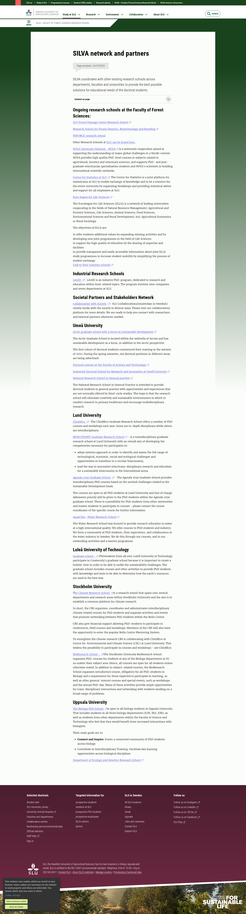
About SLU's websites (83, 872)
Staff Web (31, 836)
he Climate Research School (92, 593)
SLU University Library (37, 806)
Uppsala (129, 816)
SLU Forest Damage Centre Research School (100, 122)
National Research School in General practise (101, 378)
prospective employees (87, 816)
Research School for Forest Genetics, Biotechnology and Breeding (114, 129)
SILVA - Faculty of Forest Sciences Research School (135, 3)
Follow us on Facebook (185, 817)
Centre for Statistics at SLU (90, 177)
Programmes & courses (60, 3)
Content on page (82, 99)
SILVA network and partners (171, 3)
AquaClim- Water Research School (94, 517)
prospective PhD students (88, 811)
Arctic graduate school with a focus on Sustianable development (113, 331)
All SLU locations (133, 802)
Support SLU (131, 831)
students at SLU (83, 806)
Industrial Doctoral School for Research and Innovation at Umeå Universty (120, 371)
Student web (33, 802)
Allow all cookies (16, 907)
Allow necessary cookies (16, 901)
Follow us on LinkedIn (184, 807)
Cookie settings (12, 895)
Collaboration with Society (90, 303)
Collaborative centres (37, 821)
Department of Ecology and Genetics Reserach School (106, 760)
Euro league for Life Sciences (91, 197)
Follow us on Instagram (185, 802)
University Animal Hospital (40, 811)
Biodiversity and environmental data (44, 826)
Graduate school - (84, 556)
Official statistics (35, 831)
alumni (79, 826)
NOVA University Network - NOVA (94, 149)
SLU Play (178, 822)
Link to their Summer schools (91, 264)
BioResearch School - (87, 654)
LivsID (77, 280)
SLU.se (29, 3)
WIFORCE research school (89, 135)
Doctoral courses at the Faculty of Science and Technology (109, 364)
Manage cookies (104, 872)
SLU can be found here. (120, 142)
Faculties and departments (40, 816)
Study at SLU (41, 3)
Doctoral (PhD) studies (83, 3)
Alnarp (128, 806)
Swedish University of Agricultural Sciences (47, 13)
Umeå (127, 811)
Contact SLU (131, 826)
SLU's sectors (82, 821)
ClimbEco (79, 421)
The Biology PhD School (88, 708)
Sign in (30, 841)
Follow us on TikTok (184, 812)
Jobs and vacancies (134, 821)
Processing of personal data (127, 872)
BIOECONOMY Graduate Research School (98, 437)
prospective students (86, 802)
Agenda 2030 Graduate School (92, 477)
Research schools (103, 3)
